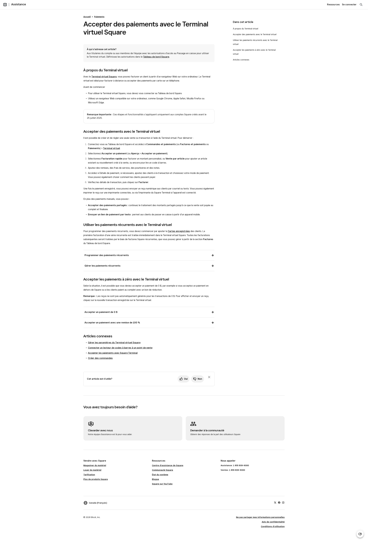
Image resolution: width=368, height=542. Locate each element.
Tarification (89, 474)
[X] (275, 502)
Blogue (155, 479)
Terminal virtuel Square (104, 76)
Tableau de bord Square (156, 56)
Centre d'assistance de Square (167, 465)
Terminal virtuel (111, 148)
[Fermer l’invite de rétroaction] (209, 377)
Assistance (18, 4)
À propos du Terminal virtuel (246, 28)
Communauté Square (162, 470)
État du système (160, 474)
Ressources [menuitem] (333, 4)
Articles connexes (241, 60)
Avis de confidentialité (273, 522)
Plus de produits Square (95, 479)
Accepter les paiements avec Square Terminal (113, 353)
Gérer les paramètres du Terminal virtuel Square (114, 342)
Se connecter (349, 4)
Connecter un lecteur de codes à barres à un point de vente (120, 347)
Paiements (99, 17)
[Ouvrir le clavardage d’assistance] (360, 534)
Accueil (87, 17)
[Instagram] (283, 502)
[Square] (5, 4)
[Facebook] (279, 502)
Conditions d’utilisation (273, 526)
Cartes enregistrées (179, 231)
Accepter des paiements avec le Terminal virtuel (255, 34)
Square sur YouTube (162, 484)
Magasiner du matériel (94, 465)
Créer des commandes (100, 358)
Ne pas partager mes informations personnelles (260, 517)
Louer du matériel (92, 470)
